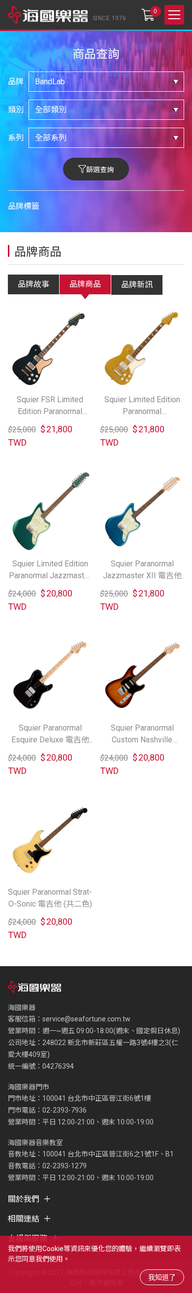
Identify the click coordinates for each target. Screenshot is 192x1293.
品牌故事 (33, 284)
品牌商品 (85, 284)
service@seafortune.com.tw (86, 1019)
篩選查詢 (100, 170)
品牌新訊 (137, 284)
